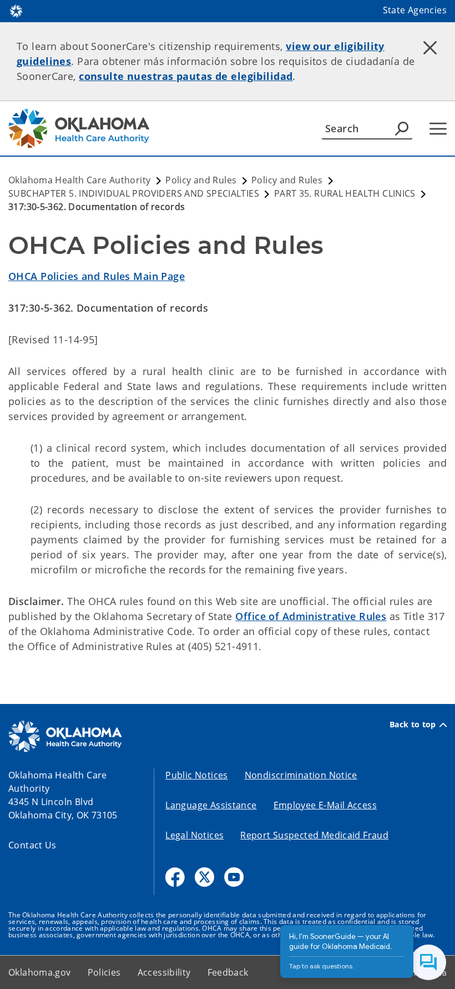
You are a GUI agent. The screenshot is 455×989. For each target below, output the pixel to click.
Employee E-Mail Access (325, 805)
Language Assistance (210, 805)
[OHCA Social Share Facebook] (175, 877)
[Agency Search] (402, 128)
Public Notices (196, 775)
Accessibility (164, 972)
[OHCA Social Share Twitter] (204, 877)
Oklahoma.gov (39, 972)
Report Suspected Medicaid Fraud (314, 835)
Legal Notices (194, 835)
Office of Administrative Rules (310, 616)
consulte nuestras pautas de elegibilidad (185, 76)
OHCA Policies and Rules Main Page (96, 276)
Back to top (413, 724)
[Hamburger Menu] (438, 128)
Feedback (228, 972)
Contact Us (32, 845)
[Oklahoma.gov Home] (16, 10)
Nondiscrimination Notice (301, 775)
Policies (104, 972)
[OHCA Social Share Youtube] (234, 877)
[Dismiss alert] (430, 47)
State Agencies (415, 10)
